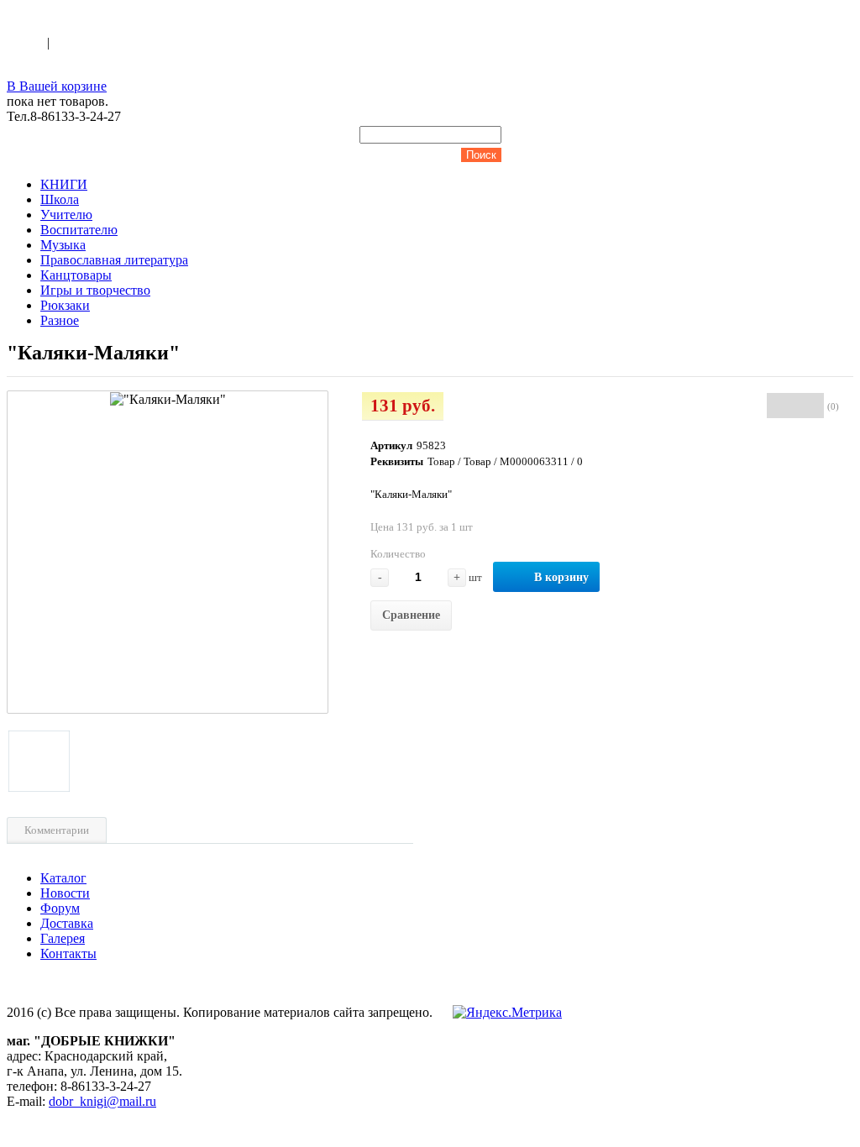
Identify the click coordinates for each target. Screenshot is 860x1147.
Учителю (66, 214)
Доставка (66, 923)
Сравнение (411, 615)
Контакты (68, 953)
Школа (59, 199)
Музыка (63, 245)
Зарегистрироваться (110, 42)
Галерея (62, 938)
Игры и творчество (95, 290)
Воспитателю (79, 230)
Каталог (63, 878)
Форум (60, 908)
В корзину (561, 577)
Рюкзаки (65, 305)
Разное (59, 320)
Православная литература (114, 260)
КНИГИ (63, 184)
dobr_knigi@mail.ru (102, 1101)
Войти (27, 42)
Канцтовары (76, 275)
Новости (65, 893)
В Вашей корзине (57, 86)
